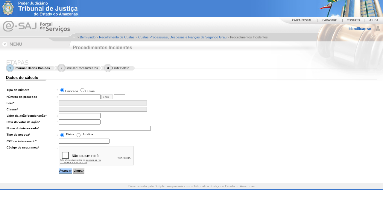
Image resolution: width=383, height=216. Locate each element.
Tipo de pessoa (18, 134)
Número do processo (22, 96)
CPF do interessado (22, 141)
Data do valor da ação (23, 122)
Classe (12, 109)
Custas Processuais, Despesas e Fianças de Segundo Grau (182, 37)
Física (70, 134)
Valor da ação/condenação (27, 115)
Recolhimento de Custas (117, 37)
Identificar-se (360, 29)
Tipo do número (18, 90)
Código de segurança (23, 147)
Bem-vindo (87, 37)
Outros (90, 91)
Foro (10, 103)
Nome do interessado (23, 128)
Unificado (71, 91)
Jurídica (87, 134)
